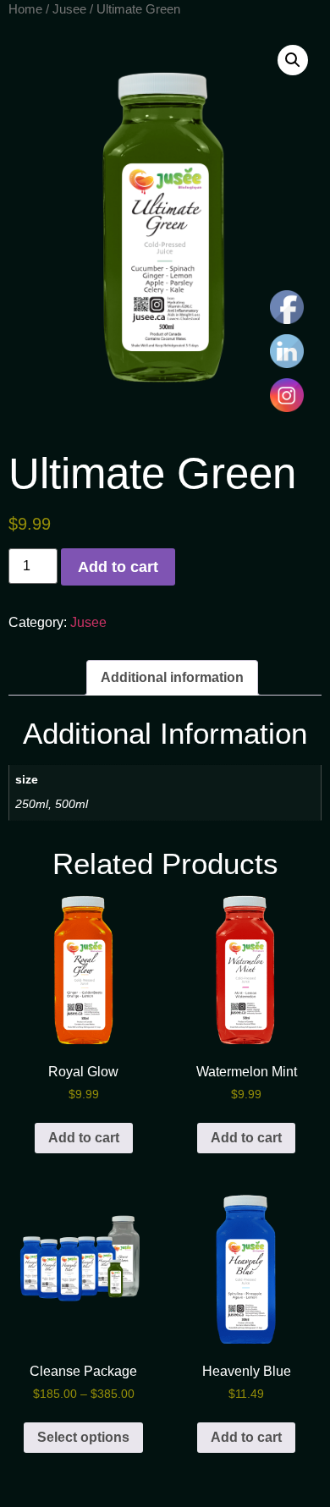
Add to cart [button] (83, 1137)
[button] (293, 60)
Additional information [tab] (172, 677)
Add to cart (118, 566)
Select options (83, 1437)
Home (25, 9)
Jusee (69, 9)
